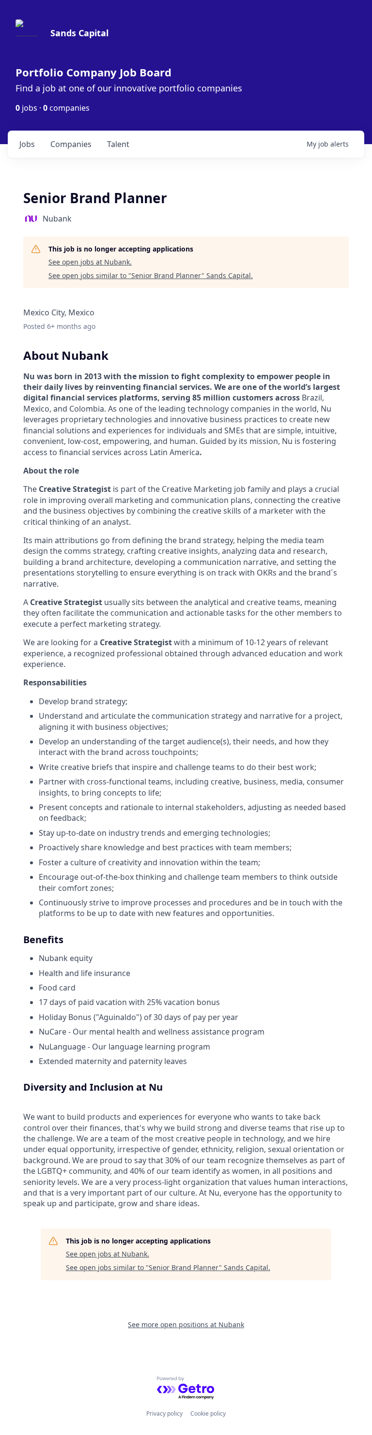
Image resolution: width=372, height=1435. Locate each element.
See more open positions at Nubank (186, 1324)
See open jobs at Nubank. (90, 261)
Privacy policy (164, 1413)
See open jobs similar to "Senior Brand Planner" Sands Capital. (150, 275)
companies (71, 144)
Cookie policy (208, 1413)
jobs (27, 144)
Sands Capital (79, 33)
